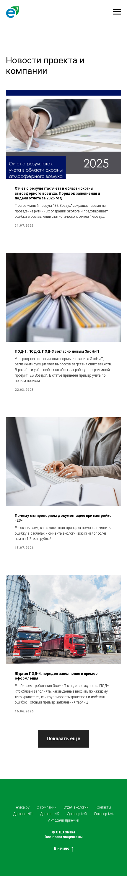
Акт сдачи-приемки (63, 820)
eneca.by (23, 807)
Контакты (103, 807)
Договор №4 (104, 814)
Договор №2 (50, 814)
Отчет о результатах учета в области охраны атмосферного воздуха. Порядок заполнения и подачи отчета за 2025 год (57, 193)
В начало (61, 848)
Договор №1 (23, 814)
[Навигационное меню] (117, 12)
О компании (46, 807)
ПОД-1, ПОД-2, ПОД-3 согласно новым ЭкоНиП (57, 351)
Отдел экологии (76, 807)
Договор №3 (77, 814)
